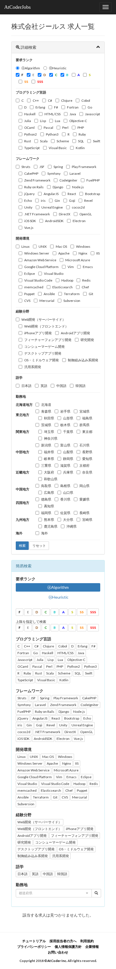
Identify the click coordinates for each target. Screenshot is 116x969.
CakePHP (31, 173)
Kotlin (80, 148)
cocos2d (78, 207)
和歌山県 (50, 479)
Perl (65, 127)
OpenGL (85, 214)
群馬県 (84, 425)
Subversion (71, 300)
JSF (41, 167)
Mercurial (46, 300)
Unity (28, 207)
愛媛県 (84, 499)
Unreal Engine (52, 207)
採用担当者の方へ (63, 941)
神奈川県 (50, 438)
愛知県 (87, 459)
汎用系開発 (32, 367)
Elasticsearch (62, 287)
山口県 (68, 492)
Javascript (92, 114)
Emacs (88, 267)
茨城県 (46, 425)
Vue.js (29, 227)
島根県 (65, 486)
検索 (22, 545)
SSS (93, 612)
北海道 (46, 404)
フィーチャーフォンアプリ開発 (48, 340)
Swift (96, 141)
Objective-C (78, 121)
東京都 (87, 432)
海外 (44, 533)
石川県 (84, 445)
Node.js (78, 187)
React (72, 194)
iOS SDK (30, 221)
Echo (28, 200)
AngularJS (51, 194)
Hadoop (67, 280)
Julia (27, 121)
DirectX (64, 214)
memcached (33, 287)
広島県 (49, 492)
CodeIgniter (68, 180)
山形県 (68, 418)
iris (43, 200)
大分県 (68, 519)
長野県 (87, 452)
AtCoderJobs (17, 7)
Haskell (29, 114)
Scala (44, 141)
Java (73, 114)
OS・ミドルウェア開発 (41, 360)
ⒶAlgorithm (30, 68)
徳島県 (46, 499)
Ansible (49, 294)
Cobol (85, 100)
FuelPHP (93, 180)
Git (91, 294)
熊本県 (49, 519)
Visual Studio (53, 273)
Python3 (52, 134)
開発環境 (22, 238)
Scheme (63, 141)
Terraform (72, 294)
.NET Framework (37, 214)
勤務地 (21, 396)
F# (56, 107)
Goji (72, 200)
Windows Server (36, 253)
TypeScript (32, 148)
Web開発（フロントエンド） (46, 326)
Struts (25, 167)
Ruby (82, 134)
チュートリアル (34, 941)
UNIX (43, 246)
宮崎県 (87, 519)
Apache (64, 253)
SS (82, 612)
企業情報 (92, 946)
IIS (98, 253)
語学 (19, 377)
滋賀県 (65, 465)
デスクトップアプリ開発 (42, 353)
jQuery (29, 194)
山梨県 (68, 452)
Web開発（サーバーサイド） (43, 319)
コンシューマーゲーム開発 (44, 346)
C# (50, 100)
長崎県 (84, 513)
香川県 (65, 499)
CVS (27, 300)
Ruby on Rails (34, 187)
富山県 (65, 445)
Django (58, 187)
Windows (83, 246)
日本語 (26, 386)
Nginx (83, 253)
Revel (88, 200)
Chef (85, 287)
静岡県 (68, 459)
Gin (57, 200)
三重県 (46, 465)
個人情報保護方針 (68, 946)
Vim (71, 267)
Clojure (66, 100)
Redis (86, 280)
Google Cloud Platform (41, 267)
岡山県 (84, 486)
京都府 (84, 465)
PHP (80, 127)
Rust (27, 141)
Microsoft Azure (77, 260)
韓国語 (80, 386)
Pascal (48, 127)
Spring (58, 167)
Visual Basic (58, 148)
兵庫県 (68, 472)
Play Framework (84, 167)
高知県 (49, 506)
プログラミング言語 (31, 92)
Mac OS (61, 246)
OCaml (29, 127)
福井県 (49, 452)
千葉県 (68, 432)
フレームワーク (27, 158)
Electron (79, 221)
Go (90, 107)
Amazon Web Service (40, 260)
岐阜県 (49, 459)
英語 (44, 386)
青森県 (46, 411)
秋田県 (49, 418)
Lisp (43, 121)
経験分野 (22, 311)
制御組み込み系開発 (83, 360)
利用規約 (87, 941)
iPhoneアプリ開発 (38, 333)
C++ (36, 100)
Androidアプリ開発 (75, 333)
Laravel (75, 173)
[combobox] (54, 893)
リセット (39, 545)
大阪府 (49, 472)
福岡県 (46, 513)
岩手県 (65, 411)
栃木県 (65, 425)
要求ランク (24, 60)
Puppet (29, 294)
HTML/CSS (52, 114)
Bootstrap (92, 194)
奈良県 (87, 472)
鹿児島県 (50, 526)
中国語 (61, 386)
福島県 (87, 418)
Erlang (40, 107)
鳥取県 (46, 486)
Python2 (30, 134)
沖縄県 (71, 526)
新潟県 (46, 445)
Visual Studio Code (38, 280)
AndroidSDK (54, 221)
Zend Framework (37, 180)
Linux (25, 246)
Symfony (54, 173)
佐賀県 (65, 513)
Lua (57, 121)
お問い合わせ (58, 952)
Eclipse (29, 273)
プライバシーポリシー (34, 946)
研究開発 (87, 340)
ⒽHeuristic (57, 68)
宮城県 (84, 411)
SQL (81, 141)
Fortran (73, 107)
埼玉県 (49, 432)
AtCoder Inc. (57, 961)
